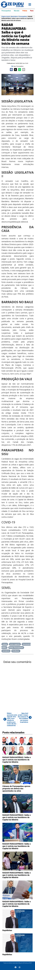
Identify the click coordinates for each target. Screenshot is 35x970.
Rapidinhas (7, 930)
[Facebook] (15, 967)
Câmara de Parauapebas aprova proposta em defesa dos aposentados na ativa (16, 788)
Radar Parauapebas (16, 648)
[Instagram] (19, 967)
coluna (4, 644)
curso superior (15, 644)
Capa (14, 66)
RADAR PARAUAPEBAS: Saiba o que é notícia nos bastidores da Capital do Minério (16, 759)
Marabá (16, 11)
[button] (11, 69)
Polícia (24, 11)
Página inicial (5, 16)
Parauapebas (6, 11)
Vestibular (15, 651)
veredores (6, 651)
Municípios (14, 16)
